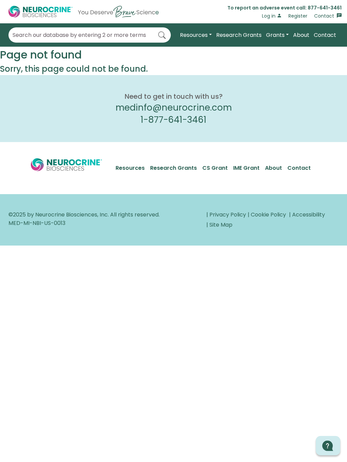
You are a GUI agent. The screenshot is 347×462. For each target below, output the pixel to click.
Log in (269, 16)
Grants (275, 35)
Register (297, 16)
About (301, 35)
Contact (324, 16)
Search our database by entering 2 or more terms (79, 35)
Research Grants (239, 35)
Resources (194, 35)
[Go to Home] (83, 11)
